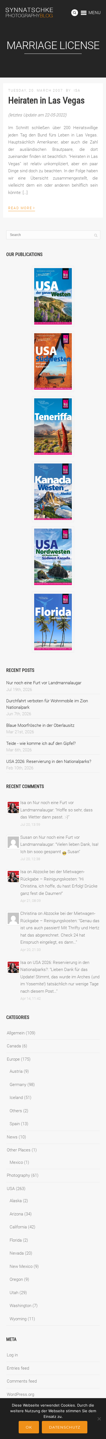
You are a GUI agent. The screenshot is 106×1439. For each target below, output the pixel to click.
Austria (16, 1071)
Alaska (16, 1200)
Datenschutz (64, 1427)
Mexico (16, 1162)
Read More (21, 207)
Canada (14, 1046)
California (18, 1227)
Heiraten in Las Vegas (46, 100)
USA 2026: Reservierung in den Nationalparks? (48, 761)
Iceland (16, 1097)
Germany (18, 1084)
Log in (12, 1355)
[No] (99, 1419)
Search (74, 12)
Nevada (17, 1253)
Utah (14, 1292)
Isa (77, 90)
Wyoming (18, 1318)
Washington (20, 1305)
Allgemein (16, 1033)
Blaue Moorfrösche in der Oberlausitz (40, 725)
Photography (18, 1175)
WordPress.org (20, 1394)
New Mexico (21, 1266)
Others (16, 1110)
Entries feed (18, 1368)
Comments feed (22, 1381)
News (12, 1137)
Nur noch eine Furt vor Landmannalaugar (43, 682)
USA (11, 1188)
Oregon (16, 1279)
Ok (29, 1427)
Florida (16, 1240)
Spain (15, 1123)
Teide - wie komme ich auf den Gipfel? (41, 743)
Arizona (16, 1214)
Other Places (19, 1150)
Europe (13, 1059)
